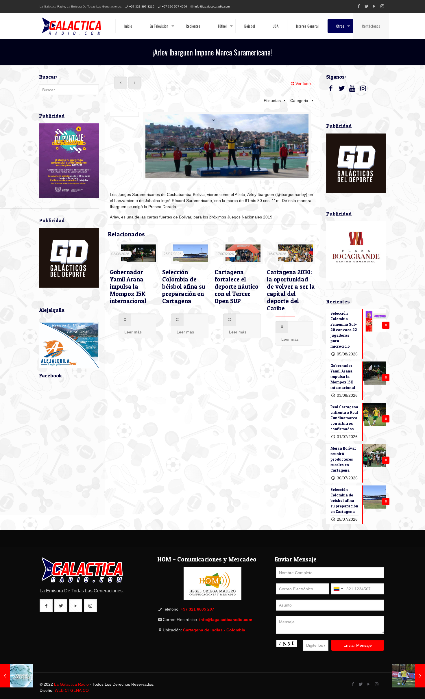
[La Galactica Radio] (71, 26)
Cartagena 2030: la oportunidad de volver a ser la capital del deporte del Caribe (291, 290)
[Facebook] (359, 6)
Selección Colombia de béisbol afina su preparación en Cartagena (183, 286)
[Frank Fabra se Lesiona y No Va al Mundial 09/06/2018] (408, 675)
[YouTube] (375, 6)
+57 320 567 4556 (174, 6)
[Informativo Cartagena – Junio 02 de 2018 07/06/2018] (16, 675)
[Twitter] (367, 6)
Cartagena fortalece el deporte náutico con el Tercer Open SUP (236, 286)
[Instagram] (382, 6)
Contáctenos (371, 26)
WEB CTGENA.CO (72, 690)
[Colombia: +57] (338, 589)
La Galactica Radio (71, 684)
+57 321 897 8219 (141, 6)
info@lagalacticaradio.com (212, 6)
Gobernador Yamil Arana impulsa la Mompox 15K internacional (128, 286)
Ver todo (303, 83)
